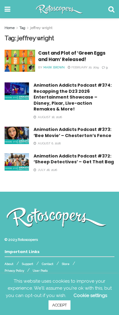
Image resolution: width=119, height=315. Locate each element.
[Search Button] (111, 9)
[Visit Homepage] (59, 9)
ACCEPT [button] (59, 305)
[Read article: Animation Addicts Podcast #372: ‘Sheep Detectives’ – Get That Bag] (17, 162)
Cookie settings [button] (90, 295)
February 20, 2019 (84, 67)
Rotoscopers (28, 239)
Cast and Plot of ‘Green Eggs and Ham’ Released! (72, 56)
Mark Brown (54, 67)
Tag (22, 28)
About (9, 264)
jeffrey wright (41, 28)
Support (27, 264)
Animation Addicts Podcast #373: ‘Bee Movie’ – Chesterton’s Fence (72, 132)
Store (66, 264)
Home (10, 28)
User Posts (40, 270)
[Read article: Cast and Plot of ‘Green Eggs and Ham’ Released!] (20, 61)
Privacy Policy (14, 270)
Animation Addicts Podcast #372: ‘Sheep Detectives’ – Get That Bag (74, 159)
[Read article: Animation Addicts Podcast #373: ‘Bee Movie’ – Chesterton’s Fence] (17, 135)
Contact (47, 264)
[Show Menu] (7, 9)
